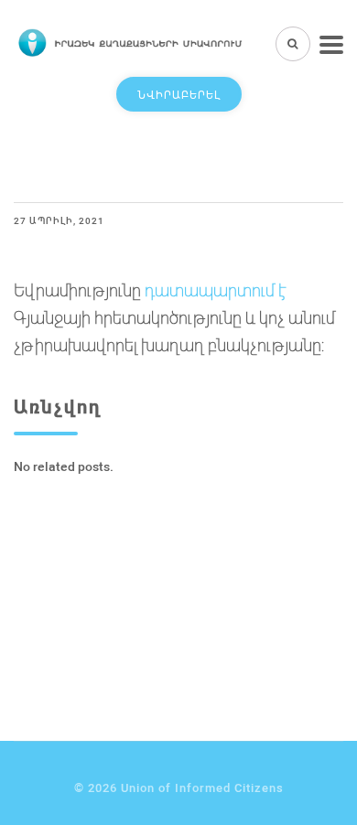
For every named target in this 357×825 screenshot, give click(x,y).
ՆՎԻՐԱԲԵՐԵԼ (179, 94)
